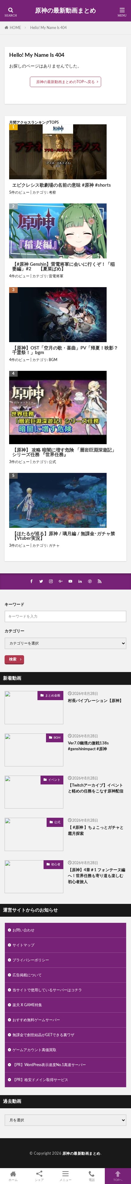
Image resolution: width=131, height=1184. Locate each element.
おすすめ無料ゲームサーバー (36, 1020)
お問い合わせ (23, 930)
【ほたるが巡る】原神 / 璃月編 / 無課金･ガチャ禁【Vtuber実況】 (63, 536)
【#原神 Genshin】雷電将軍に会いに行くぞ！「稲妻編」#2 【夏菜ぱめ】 (63, 266)
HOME (15, 28)
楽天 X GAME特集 (27, 1005)
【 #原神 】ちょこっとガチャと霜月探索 (96, 831)
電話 (92, 1180)
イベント (54, 779)
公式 (52, 462)
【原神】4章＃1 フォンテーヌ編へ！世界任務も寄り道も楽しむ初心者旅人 (96, 876)
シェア (39, 1180)
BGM (53, 360)
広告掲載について (27, 975)
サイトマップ (23, 945)
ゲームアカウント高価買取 (34, 1050)
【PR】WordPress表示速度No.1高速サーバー (49, 1065)
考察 (52, 192)
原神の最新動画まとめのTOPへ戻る (65, 82)
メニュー (65, 1180)
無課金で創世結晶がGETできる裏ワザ (43, 1035)
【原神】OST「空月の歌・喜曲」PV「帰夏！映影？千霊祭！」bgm (65, 350)
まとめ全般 (52, 695)
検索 (12, 659)
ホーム (13, 1180)
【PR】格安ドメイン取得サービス (40, 1080)
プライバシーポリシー (30, 960)
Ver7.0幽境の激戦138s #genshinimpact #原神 (88, 746)
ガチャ (54, 545)
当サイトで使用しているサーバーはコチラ (47, 990)
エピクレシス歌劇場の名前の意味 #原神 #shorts (61, 185)
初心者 (55, 864)
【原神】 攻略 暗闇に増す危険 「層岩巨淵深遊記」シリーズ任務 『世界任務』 (64, 452)
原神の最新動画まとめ (65, 11)
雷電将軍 (56, 276)
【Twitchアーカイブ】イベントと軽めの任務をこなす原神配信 (95, 789)
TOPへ (117, 1180)
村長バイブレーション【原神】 (95, 701)
